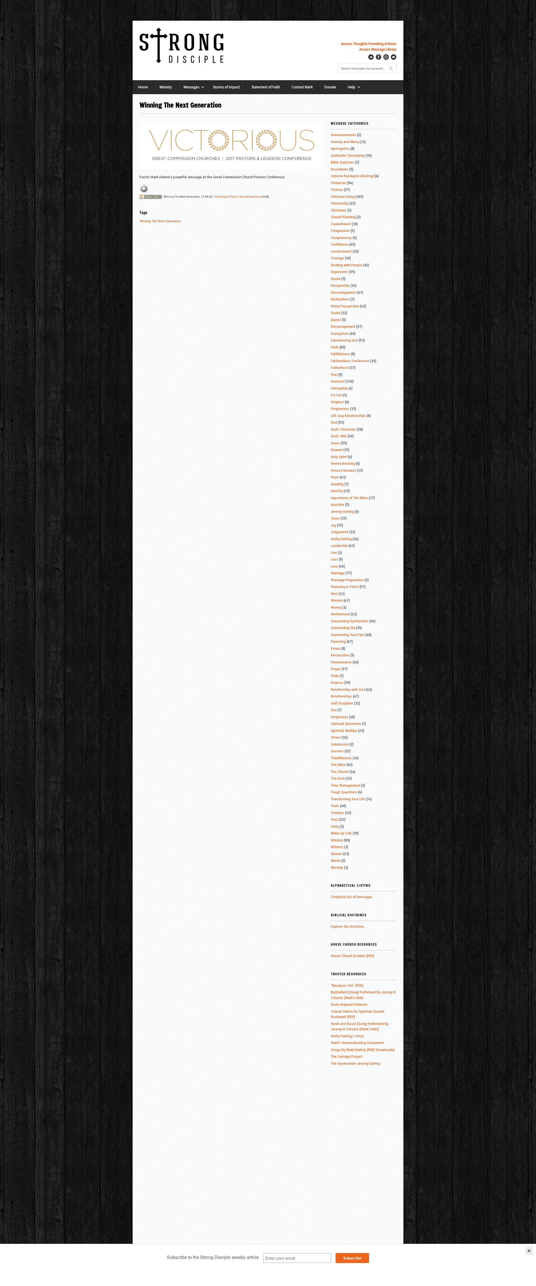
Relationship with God (348, 689)
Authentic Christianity (348, 155)
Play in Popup (239, 196)
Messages (188, 89)
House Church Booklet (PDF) (352, 956)
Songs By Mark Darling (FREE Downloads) (363, 1050)
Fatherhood (340, 368)
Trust (335, 819)
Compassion (340, 231)
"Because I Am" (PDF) (347, 985)
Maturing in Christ (345, 587)
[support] (386, 57)
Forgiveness (340, 409)
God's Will (339, 436)
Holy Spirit (339, 457)
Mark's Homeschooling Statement (357, 1043)
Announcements (343, 135)
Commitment (341, 224)
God (334, 422)
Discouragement (343, 292)
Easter (336, 320)
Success (337, 751)
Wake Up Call (341, 833)
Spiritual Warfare (344, 731)
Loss (334, 559)
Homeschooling (343, 463)
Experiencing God (344, 340)
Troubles (337, 813)
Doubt (335, 313)
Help (348, 89)
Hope (335, 477)
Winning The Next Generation (160, 221)
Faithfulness (340, 354)
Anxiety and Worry (345, 142)
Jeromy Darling (342, 511)
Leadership (339, 546)
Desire (336, 279)
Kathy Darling (341, 539)
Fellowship (339, 388)
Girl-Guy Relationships (348, 416)
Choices (337, 190)
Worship (337, 867)
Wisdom (337, 840)
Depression (339, 272)
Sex (334, 710)
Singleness (339, 717)
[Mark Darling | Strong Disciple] (181, 45)
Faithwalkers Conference (350, 361)
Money (336, 607)
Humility (337, 484)
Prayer (336, 669)
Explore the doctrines (347, 926)
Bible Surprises (342, 162)
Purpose (337, 682)
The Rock (338, 778)
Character (338, 183)
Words (335, 860)
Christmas (338, 210)
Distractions (340, 299)
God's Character (343, 429)
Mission (337, 600)
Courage (337, 258)
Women (336, 854)
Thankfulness (341, 758)
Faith (335, 347)
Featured (338, 381)
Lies (334, 553)
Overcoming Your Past (348, 635)
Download (255, 196)
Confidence (339, 244)
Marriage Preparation (347, 580)
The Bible (338, 765)
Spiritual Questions (346, 724)
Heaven (337, 450)
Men (334, 594)
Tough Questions (344, 792)
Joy (333, 525)
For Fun (336, 395)
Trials (335, 806)
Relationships (341, 696)
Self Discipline (342, 703)
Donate (330, 87)
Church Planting (343, 217)
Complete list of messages (351, 897)
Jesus (335, 518)
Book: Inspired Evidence (349, 1004)
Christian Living (343, 196)
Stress (336, 737)
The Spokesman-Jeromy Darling (355, 1063)
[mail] (393, 57)
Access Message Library (377, 49)
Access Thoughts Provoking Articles (368, 44)
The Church (339, 772)
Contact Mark (302, 87)
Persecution (340, 655)
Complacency (341, 238)
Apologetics (340, 148)
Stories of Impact (226, 87)
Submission (340, 744)
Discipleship (340, 285)
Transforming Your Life (348, 799)
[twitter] (371, 57)
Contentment (341, 251)
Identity (337, 491)
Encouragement (343, 326)
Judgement (339, 532)
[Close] (529, 1251)
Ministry (166, 87)
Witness (337, 847)
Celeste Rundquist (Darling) (352, 176)
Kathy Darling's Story (347, 1036)
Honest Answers (343, 470)
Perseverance (341, 662)
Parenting (338, 641)
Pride (335, 676)
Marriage (338, 573)
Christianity (340, 203)
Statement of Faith (266, 87)
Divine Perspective (345, 306)
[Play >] (144, 188)
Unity (335, 826)
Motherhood (340, 614)
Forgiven (337, 402)
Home (143, 87)
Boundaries (339, 169)
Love (334, 566)
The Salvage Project (346, 1056)
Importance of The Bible (349, 498)
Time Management (345, 785)
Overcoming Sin (343, 628)
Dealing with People (346, 265)
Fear (334, 374)
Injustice (337, 504)
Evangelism (340, 333)
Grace (335, 443)
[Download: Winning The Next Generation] (151, 196)
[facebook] (378, 57)
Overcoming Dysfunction (349, 621)
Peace (335, 648)
